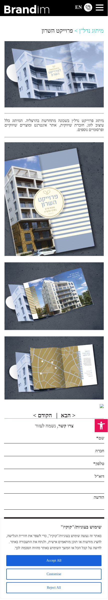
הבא (68, 415)
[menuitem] (78, 7)
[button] (101, 425)
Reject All (54, 587)
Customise (54, 574)
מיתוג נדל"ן (91, 31)
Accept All (53, 560)
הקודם (43, 415)
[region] (54, 558)
